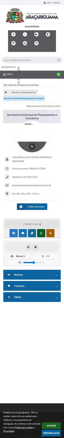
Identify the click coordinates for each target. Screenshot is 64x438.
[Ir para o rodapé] (25, 50)
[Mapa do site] (25, 43)
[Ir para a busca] (18, 50)
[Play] (28, 247)
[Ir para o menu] (11, 50)
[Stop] (35, 247)
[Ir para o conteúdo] (46, 43)
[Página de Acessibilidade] (36, 43)
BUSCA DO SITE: (11, 55)
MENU (10, 74)
